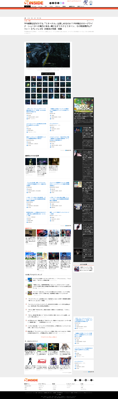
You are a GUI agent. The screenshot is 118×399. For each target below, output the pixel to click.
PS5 (46, 6)
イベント (54, 387)
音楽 (82, 387)
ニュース (54, 385)
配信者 (64, 6)
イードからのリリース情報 (68, 392)
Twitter (78, 380)
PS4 (25, 389)
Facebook (82, 380)
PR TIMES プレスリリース (78, 392)
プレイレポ (28, 251)
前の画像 (27, 56)
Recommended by (65, 372)
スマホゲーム (41, 385)
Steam (40, 389)
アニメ (82, 385)
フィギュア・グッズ (70, 383)
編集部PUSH (72, 6)
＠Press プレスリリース (88, 392)
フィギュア (69, 385)
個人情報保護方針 (60, 392)
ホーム (27, 6)
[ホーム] (25, 18)
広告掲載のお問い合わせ (48, 392)
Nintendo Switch (28, 385)
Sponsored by (63, 150)
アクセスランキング (30, 8)
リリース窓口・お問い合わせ (38, 392)
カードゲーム (83, 389)
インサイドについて (28, 392)
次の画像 (68, 56)
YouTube (88, 380)
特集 (39, 8)
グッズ (68, 387)
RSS (93, 380)
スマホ (51, 6)
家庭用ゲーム (27, 383)
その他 (81, 383)
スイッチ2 (34, 6)
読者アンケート (81, 6)
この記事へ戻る (48, 73)
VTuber (54, 389)
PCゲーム (58, 6)
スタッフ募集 (58, 394)
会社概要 (54, 392)
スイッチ (40, 6)
